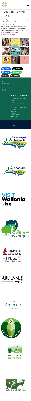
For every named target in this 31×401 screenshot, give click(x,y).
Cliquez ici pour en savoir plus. (9, 34)
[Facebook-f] (2, 90)
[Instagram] (5, 90)
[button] (27, 5)
